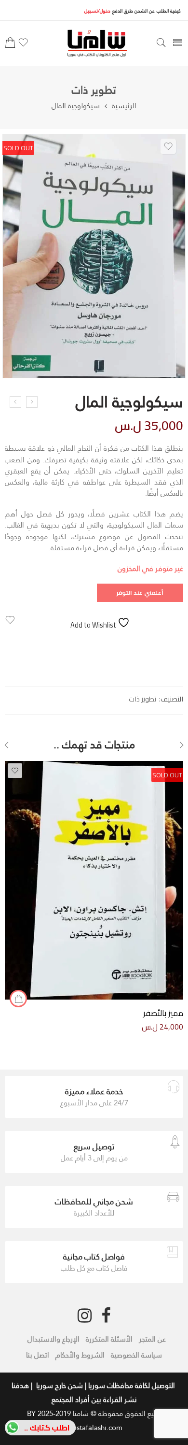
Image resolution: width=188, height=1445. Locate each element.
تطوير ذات (94, 90)
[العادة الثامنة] (15, 402)
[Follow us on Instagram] (85, 1315)
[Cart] (10, 45)
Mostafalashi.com (94, 1427)
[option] (94, 258)
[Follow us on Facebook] (105, 1315)
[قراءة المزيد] (18, 998)
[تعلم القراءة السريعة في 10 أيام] (32, 402)
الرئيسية (124, 105)
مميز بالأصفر (163, 1013)
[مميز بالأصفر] (94, 880)
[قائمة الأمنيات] (23, 45)
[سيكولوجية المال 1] (94, 256)
